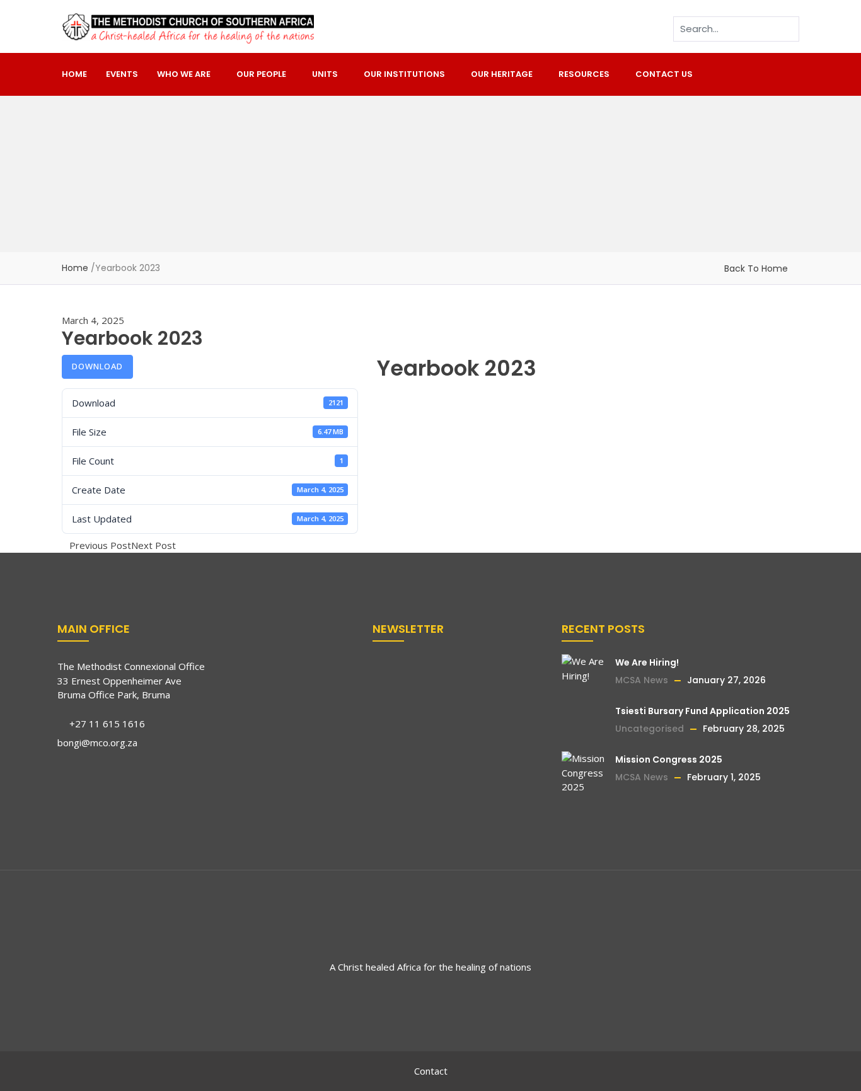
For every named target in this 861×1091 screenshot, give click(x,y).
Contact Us (664, 74)
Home (74, 74)
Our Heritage (502, 74)
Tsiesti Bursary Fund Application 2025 (702, 711)
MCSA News (641, 680)
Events (122, 74)
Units (325, 74)
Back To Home (756, 268)
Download (97, 366)
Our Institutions (404, 74)
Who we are (184, 74)
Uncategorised (649, 728)
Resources (584, 74)
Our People (261, 74)
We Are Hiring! (647, 662)
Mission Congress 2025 (668, 759)
